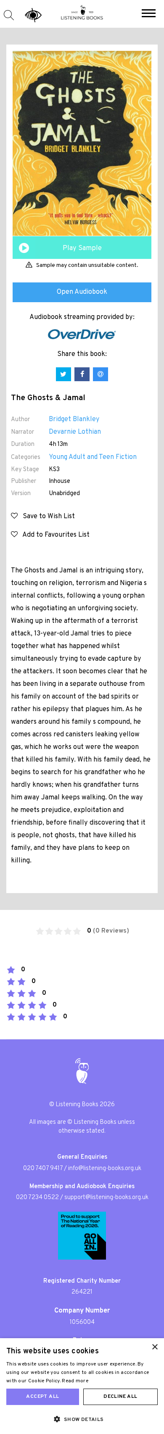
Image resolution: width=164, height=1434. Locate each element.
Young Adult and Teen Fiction (93, 457)
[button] (149, 14)
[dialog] (82, 1386)
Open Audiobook (82, 292)
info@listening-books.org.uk (104, 1169)
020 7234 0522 (37, 1198)
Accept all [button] (42, 1396)
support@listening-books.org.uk (106, 1198)
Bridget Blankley (74, 419)
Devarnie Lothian (75, 432)
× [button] (154, 1347)
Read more (75, 1381)
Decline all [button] (120, 1396)
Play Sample (82, 248)
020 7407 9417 (43, 1169)
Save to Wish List (46, 516)
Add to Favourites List (54, 535)
